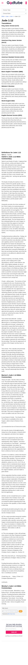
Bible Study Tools (11, 613)
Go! (20, 611)
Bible (3, 16)
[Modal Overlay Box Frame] (14, 630)
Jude (7, 16)
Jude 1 (12, 16)
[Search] (26, 2)
